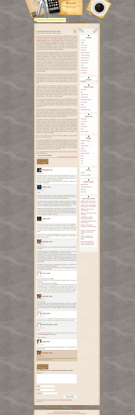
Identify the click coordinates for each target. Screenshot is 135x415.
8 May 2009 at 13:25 (40, 299)
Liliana (44, 341)
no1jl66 (82, 201)
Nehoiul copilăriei (84, 131)
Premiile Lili (83, 107)
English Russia (84, 126)
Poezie (82, 65)
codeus (44, 313)
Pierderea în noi (84, 62)
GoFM (82, 129)
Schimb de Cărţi (67, 36)
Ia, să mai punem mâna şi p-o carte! (48, 31)
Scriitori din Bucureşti (85, 109)
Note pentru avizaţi (85, 52)
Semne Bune (83, 191)
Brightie (48, 44)
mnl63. (82, 236)
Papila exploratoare (85, 57)
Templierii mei (84, 70)
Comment (39, 373)
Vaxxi (82, 160)
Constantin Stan (84, 97)
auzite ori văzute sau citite (65, 156)
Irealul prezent (84, 45)
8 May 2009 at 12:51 (40, 276)
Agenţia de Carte (84, 184)
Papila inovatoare (84, 60)
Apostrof (82, 172)
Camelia (82, 143)
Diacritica (83, 123)
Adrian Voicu (83, 89)
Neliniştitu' (71, 3)
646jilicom (83, 213)
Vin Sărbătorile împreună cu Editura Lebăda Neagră (87, 237)
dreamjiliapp (83, 221)
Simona (82, 158)
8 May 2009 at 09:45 (40, 173)
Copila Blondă (53, 43)
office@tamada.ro (45, 334)
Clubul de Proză (84, 94)
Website (38, 393)
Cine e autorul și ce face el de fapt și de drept (50, 20)
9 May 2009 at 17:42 (40, 316)
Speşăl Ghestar (84, 67)
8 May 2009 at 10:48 (40, 244)
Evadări (82, 42)
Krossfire (83, 148)
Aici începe (83, 40)
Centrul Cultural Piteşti (86, 175)
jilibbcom (83, 205)
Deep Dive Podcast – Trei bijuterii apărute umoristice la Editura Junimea (87, 243)
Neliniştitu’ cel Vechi (85, 153)
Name (38, 386)
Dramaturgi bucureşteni (86, 99)
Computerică (83, 118)
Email (38, 390)
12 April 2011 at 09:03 (40, 356)
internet (75, 156)
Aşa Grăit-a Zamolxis (85, 140)
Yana (82, 163)
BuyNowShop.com (81, 413)
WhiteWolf (45, 170)
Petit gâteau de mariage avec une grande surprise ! (88, 227)
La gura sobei (84, 47)
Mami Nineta (83, 150)
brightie (44, 187)
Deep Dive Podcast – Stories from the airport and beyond (88, 232)
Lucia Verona (43, 47)
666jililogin (83, 209)
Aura (82, 92)
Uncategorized (84, 72)
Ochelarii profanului (56, 33)
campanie (73, 47)
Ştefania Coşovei (52, 47)
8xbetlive (83, 225)
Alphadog (73, 224)
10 (75, 31)
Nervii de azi (83, 50)
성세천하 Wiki (84, 217)
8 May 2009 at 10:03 (40, 190)
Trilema (57, 235)
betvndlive (83, 230)
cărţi (73, 156)
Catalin (44, 218)
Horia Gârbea (84, 102)
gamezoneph (84, 241)
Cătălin (46, 43)
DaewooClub (83, 121)
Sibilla (82, 155)
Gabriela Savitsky (84, 145)
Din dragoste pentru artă (86, 186)
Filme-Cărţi (83, 189)
